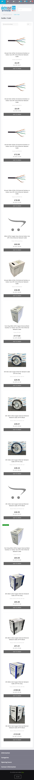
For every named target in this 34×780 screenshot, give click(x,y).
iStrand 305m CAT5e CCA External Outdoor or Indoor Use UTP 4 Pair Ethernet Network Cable (17, 281)
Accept (18, 776)
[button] (14, 2)
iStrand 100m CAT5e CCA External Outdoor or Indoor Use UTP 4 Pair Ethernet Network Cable (17, 192)
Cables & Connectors (7, 14)
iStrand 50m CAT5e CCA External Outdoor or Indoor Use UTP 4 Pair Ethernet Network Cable (17, 146)
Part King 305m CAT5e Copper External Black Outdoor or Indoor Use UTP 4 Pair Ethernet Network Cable (17, 549)
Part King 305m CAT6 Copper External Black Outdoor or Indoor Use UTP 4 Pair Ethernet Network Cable (17, 327)
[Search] (30, 9)
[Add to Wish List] (29, 303)
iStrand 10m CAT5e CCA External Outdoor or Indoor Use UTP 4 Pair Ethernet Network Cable (17, 54)
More (23, 772)
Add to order (17, 68)
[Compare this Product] (29, 124)
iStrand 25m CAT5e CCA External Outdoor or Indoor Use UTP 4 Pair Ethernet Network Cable (17, 100)
